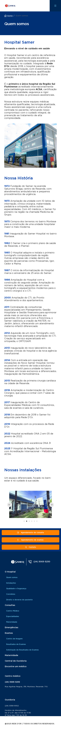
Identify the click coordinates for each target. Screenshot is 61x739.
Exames (9, 633)
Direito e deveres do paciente (19, 600)
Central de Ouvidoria (16, 661)
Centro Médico (12, 611)
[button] (9, 504)
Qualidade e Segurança (16, 588)
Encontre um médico (16, 667)
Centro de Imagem (14, 639)
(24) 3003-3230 (41, 562)
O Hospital (10, 572)
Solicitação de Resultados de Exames (22, 650)
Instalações (11, 583)
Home (10, 16)
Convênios (10, 594)
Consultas (10, 605)
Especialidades (12, 616)
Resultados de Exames (16, 644)
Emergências (11, 628)
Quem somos (11, 577)
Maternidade (11, 622)
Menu (55, 5)
